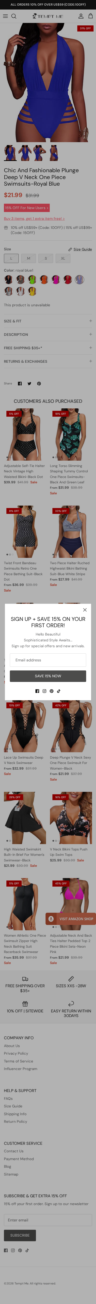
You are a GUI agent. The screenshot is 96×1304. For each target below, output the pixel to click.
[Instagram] (44, 691)
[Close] (85, 609)
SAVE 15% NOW (48, 676)
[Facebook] (37, 691)
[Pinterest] (51, 691)
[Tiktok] (59, 691)
